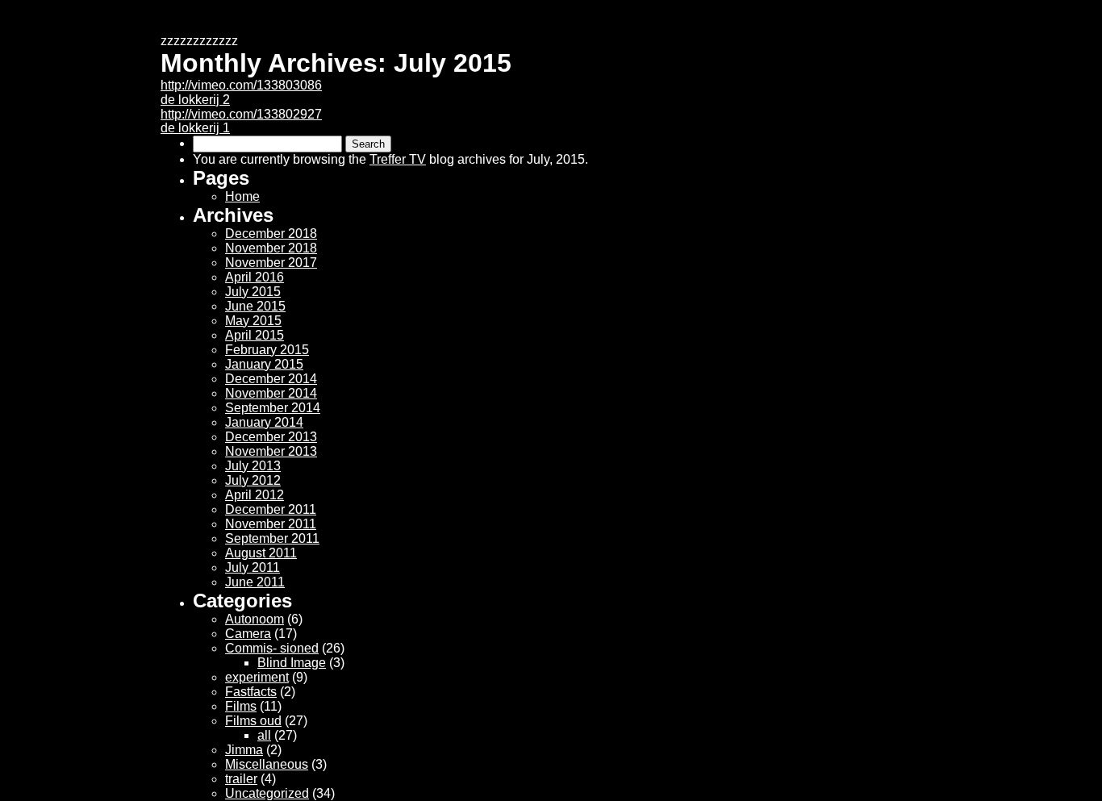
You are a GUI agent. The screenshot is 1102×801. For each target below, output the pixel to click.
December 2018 (271, 233)
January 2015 (264, 364)
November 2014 (271, 393)
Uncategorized (267, 793)
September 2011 (272, 538)
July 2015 (253, 291)
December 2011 (270, 509)
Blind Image (291, 663)
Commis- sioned (272, 648)
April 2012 (254, 495)
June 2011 (255, 582)
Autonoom (254, 619)
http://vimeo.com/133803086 (241, 85)
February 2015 (267, 350)
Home (242, 196)
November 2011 (270, 524)
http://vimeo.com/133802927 (241, 114)
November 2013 (271, 451)
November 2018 (271, 248)
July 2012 (253, 480)
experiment (257, 677)
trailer (241, 779)
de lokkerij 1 (195, 128)
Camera (248, 633)
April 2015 (254, 335)
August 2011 (261, 553)
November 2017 (271, 262)
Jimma (244, 750)
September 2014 (272, 408)
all (264, 735)
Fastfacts (251, 692)
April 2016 (254, 277)
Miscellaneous (266, 764)
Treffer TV (397, 159)
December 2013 (271, 437)
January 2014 (264, 422)
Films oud (253, 721)
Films (241, 706)
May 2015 (253, 320)
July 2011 (252, 567)
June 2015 (255, 306)
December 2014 (271, 379)
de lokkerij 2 (195, 99)
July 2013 (253, 466)
